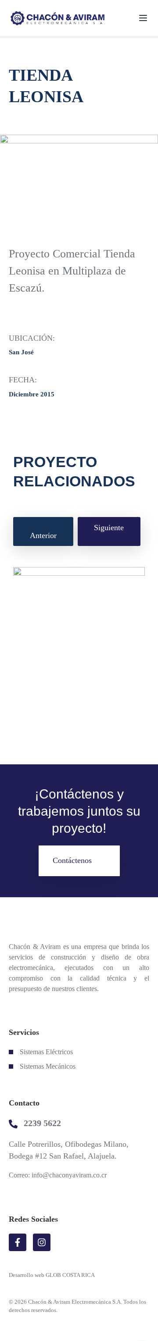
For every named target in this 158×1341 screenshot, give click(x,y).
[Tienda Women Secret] (79, 646)
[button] (79, 860)
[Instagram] (41, 1242)
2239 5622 (42, 1123)
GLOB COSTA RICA (70, 1275)
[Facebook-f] (17, 1242)
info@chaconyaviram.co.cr (69, 1175)
